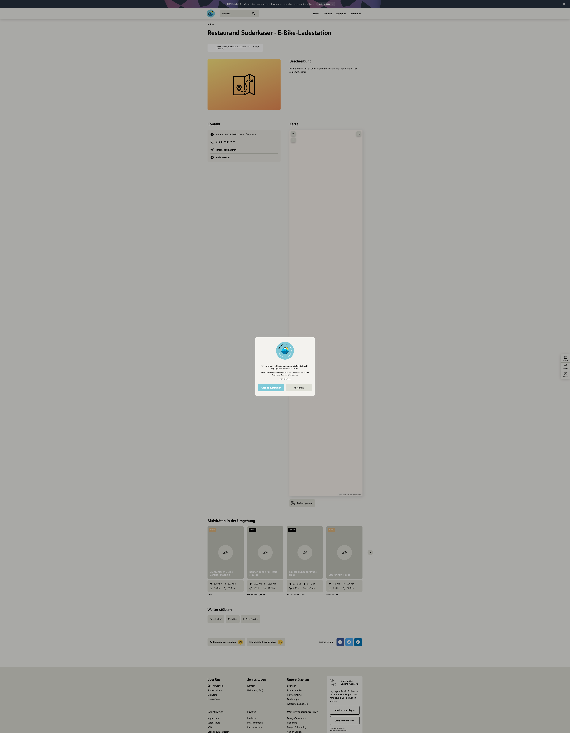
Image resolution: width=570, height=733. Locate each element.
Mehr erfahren (285, 379)
